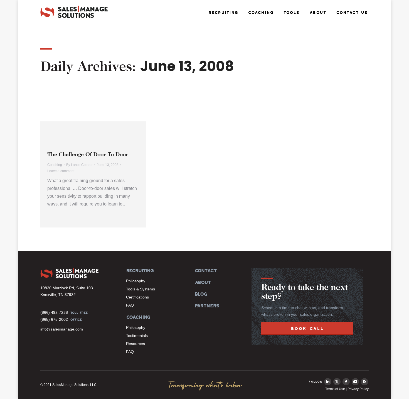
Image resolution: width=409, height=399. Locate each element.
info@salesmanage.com (61, 329)
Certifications (137, 297)
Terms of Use (335, 389)
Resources (135, 343)
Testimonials (137, 335)
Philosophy (135, 281)
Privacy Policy (358, 389)
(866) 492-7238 (54, 312)
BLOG (200, 294)
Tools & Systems (140, 289)
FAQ (130, 305)
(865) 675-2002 (54, 319)
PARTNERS (206, 306)
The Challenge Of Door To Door (87, 155)
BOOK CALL (307, 328)
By (79, 165)
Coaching (54, 165)
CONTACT (205, 271)
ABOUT (202, 282)
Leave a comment (60, 171)
